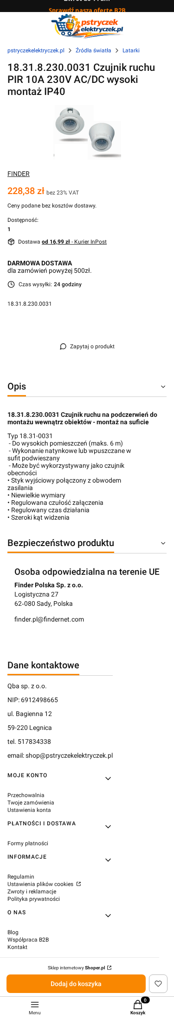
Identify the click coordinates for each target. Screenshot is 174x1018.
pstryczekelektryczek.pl (35, 50)
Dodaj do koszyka (76, 983)
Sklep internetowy (76, 967)
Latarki (131, 50)
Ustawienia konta (29, 810)
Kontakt (17, 947)
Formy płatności (27, 843)
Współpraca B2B (28, 939)
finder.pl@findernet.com (49, 619)
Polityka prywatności (33, 899)
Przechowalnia (26, 795)
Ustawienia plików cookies (41, 884)
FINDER (18, 173)
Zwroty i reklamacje (31, 891)
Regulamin (20, 876)
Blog (13, 932)
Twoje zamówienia (30, 802)
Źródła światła (93, 50)
